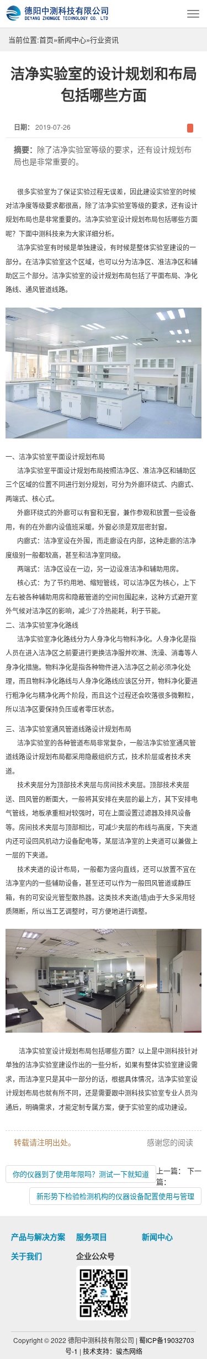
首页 (46, 39)
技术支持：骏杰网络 (112, 1351)
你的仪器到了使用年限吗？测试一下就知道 (81, 1173)
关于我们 (26, 1255)
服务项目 (91, 1236)
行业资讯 (104, 39)
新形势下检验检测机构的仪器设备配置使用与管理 (115, 1196)
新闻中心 (71, 39)
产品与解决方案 (38, 1236)
